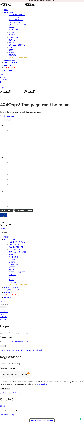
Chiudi (2, 228)
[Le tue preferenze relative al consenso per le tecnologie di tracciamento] (80, 419)
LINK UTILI (7, 172)
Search (3, 307)
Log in (3, 346)
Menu (2, 87)
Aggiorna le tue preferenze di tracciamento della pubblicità (42, 221)
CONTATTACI (8, 191)
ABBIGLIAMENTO (10, 125)
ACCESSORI (8, 157)
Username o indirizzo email (14, 333)
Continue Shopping (7, 414)
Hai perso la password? (19, 341)
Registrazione (5, 388)
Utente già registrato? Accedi (11, 393)
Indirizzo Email (9, 363)
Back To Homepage (7, 116)
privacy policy (42, 384)
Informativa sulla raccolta (42, 420)
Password (7, 337)
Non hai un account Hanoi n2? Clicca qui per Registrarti (21, 350)
